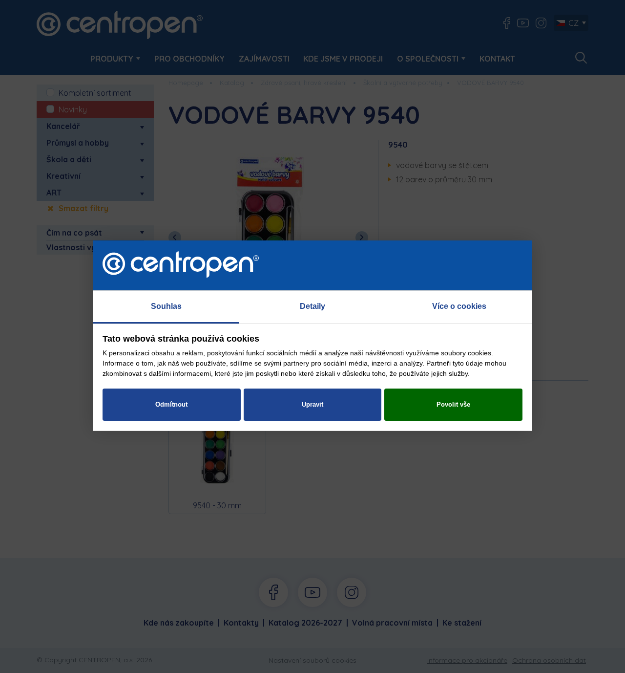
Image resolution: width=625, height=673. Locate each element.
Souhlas (166, 306)
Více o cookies (459, 306)
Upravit (312, 404)
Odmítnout (171, 404)
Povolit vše (453, 404)
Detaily (312, 306)
